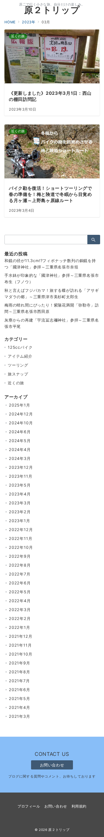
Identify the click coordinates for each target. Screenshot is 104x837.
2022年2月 (20, 618)
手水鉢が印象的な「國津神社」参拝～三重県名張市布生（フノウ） (51, 278)
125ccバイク (20, 347)
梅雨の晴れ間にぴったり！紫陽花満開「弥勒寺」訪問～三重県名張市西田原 (51, 308)
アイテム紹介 (20, 356)
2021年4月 (19, 707)
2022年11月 (20, 538)
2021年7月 (19, 680)
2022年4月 (20, 600)
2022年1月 (19, 627)
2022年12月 (21, 529)
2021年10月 (20, 654)
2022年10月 (21, 547)
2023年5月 (20, 485)
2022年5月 (20, 591)
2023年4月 (20, 494)
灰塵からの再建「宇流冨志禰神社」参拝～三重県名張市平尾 (51, 323)
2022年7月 (20, 574)
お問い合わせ (52, 765)
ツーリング (18, 365)
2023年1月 (19, 520)
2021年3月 (19, 716)
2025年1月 (19, 405)
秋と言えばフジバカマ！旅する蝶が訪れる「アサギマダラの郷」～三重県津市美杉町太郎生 (51, 293)
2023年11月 (20, 476)
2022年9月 (20, 556)
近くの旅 (16, 382)
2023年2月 (20, 511)
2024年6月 (20, 431)
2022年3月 (20, 609)
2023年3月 (20, 502)
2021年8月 (19, 671)
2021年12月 (20, 636)
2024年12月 (21, 414)
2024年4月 (20, 449)
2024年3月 (20, 458)
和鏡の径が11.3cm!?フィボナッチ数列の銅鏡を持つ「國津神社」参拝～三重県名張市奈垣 (50, 263)
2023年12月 (21, 467)
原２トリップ (52, 9)
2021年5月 (19, 698)
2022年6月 (20, 583)
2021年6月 (19, 689)
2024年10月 (21, 422)
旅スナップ (18, 374)
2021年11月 (20, 645)
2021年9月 (19, 663)
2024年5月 (20, 440)
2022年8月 (20, 565)
